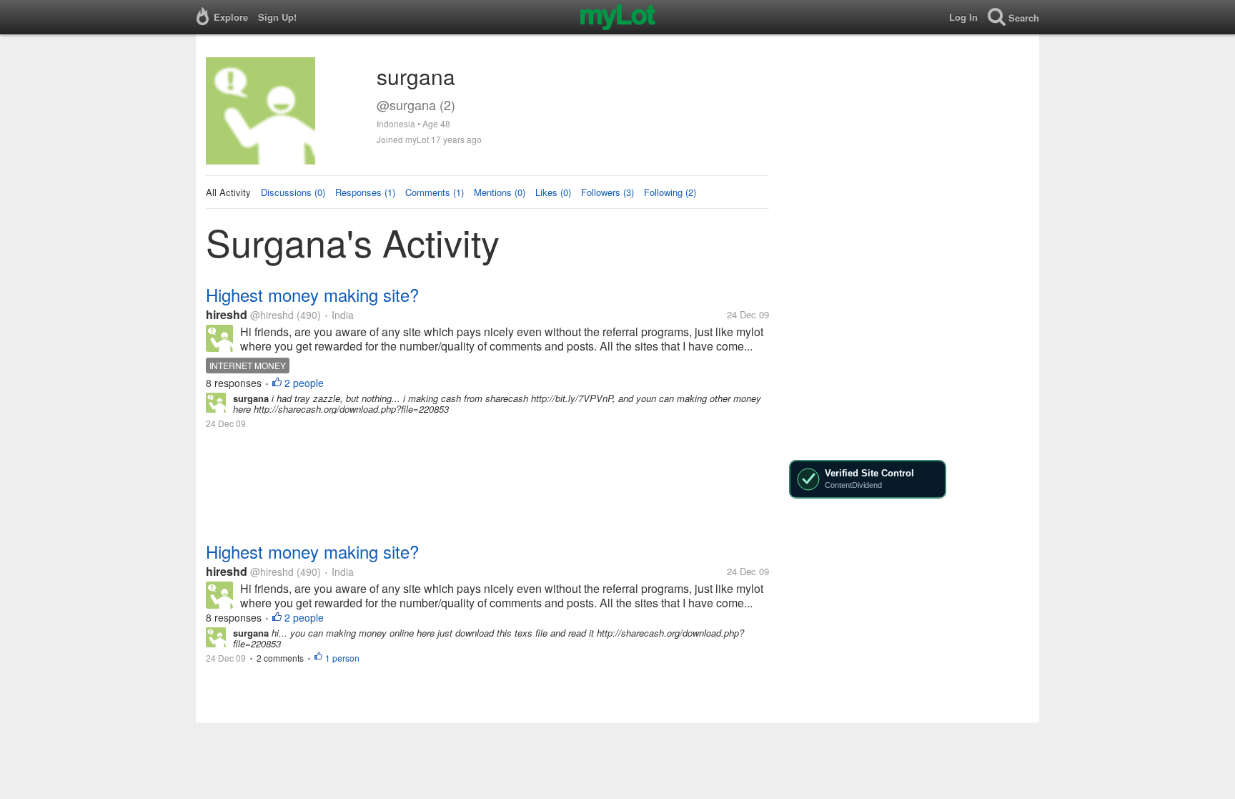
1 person (342, 658)
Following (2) (670, 192)
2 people (304, 383)
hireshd (226, 314)
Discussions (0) (293, 192)
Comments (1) (434, 192)
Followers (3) (607, 192)
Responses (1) (365, 192)
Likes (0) (553, 192)
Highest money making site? (312, 294)
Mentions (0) (499, 192)
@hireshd (272, 315)
